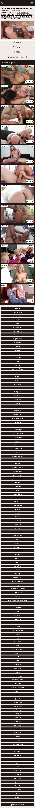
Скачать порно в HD (18, 57)
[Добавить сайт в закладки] (32, 2)
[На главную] (2, 3)
